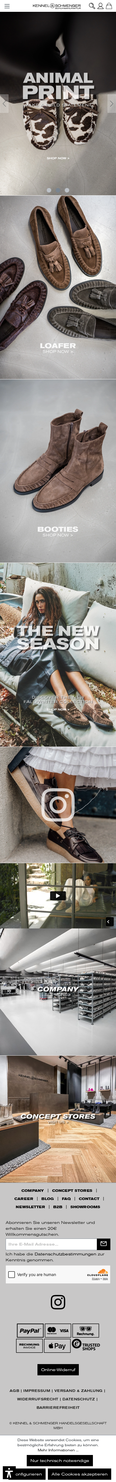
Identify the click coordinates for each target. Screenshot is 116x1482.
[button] (9, 1472)
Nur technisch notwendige (59, 1460)
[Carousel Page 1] (49, 190)
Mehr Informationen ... (58, 1450)
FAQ (66, 1199)
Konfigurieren (27, 1474)
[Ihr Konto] (100, 6)
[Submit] (103, 1244)
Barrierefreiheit (58, 1408)
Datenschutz (79, 1399)
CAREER (23, 1199)
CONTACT (89, 1199)
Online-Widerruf (58, 1369)
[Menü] (7, 5)
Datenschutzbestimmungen (65, 1254)
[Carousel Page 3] (67, 190)
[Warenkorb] (109, 6)
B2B (57, 1207)
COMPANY (32, 1191)
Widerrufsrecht (37, 1399)
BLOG (47, 1199)
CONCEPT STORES (72, 1191)
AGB (14, 1391)
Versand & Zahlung (78, 1391)
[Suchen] (92, 6)
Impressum (36, 1391)
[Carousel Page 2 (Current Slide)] (58, 190)
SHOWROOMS (85, 1207)
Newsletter (30, 1207)
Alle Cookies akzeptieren (80, 1474)
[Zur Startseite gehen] (58, 6)
